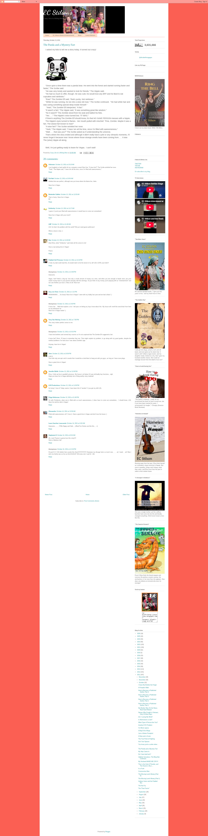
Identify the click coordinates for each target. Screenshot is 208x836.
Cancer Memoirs (90, 35)
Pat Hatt (51, 178)
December (142, 677)
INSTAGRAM (139, 167)
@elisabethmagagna (145, 57)
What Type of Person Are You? (148, 722)
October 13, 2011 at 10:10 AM (64, 164)
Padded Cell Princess (56, 260)
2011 (139, 674)
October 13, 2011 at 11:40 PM (69, 397)
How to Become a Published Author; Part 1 (147, 704)
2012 (139, 672)
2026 (139, 633)
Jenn (50, 353)
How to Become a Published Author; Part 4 (147, 691)
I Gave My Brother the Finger (147, 685)
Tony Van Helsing (54, 320)
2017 (139, 658)
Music (79, 35)
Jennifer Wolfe (53, 371)
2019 (139, 652)
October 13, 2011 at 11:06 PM (68, 371)
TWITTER (138, 164)
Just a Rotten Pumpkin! (145, 733)
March (141, 808)
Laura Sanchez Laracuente (57, 423)
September (142, 792)
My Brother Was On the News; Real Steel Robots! (148, 709)
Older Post (126, 494)
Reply (50, 172)
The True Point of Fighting (146, 739)
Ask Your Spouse (143, 741)
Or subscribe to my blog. (142, 171)
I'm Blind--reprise (143, 728)
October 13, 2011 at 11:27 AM (65, 208)
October (141, 682)
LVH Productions (54, 385)
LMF (50, 224)
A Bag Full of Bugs (144, 730)
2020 (139, 650)
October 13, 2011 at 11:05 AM (70, 194)
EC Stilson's (57, 12)
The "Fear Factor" (144, 788)
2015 (139, 663)
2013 (139, 669)
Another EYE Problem (145, 725)
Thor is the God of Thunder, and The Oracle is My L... (148, 765)
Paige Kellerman (54, 397)
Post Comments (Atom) (91, 501)
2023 (139, 642)
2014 (139, 666)
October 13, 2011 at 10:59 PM (61, 353)
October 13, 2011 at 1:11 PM (68, 292)
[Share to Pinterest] (93, 153)
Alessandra (52, 411)
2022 (139, 644)
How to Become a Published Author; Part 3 (147, 695)
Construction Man (143, 771)
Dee (50, 240)
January (141, 814)
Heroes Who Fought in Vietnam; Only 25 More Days (148, 713)
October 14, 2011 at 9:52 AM (66, 435)
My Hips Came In (143, 751)
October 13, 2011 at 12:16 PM (73, 260)
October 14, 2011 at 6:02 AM (76, 423)
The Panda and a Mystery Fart (148, 749)
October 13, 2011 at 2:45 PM (66, 304)
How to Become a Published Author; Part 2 (147, 700)
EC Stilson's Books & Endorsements (63, 35)
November (142, 680)
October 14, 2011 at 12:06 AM (66, 411)
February (142, 811)
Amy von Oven (53, 292)
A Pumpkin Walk (143, 687)
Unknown (52, 164)
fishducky (52, 208)
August (141, 794)
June (140, 800)
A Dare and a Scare (144, 736)
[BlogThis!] (86, 153)
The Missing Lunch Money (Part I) (149, 778)
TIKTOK (137, 166)
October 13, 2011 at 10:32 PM (66, 332)
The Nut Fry (142, 785)
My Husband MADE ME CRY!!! (148, 761)
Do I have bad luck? (144, 754)
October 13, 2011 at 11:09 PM (70, 385)
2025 (139, 636)
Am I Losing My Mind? (145, 717)
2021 (139, 647)
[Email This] (84, 153)
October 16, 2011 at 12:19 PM (66, 449)
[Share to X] (89, 153)
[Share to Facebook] (91, 153)
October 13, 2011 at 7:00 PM (70, 320)
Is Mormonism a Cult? (145, 720)
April (140, 805)
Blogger (107, 831)
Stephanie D (53, 435)
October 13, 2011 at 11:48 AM (61, 240)
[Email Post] (80, 153)
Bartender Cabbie (54, 194)
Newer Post (48, 494)
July (140, 797)
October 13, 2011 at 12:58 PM (66, 272)
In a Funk (141, 768)
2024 (139, 639)
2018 (139, 655)
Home (47, 35)
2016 (139, 661)
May (140, 803)
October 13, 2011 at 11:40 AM (61, 224)
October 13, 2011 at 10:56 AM (63, 178)
